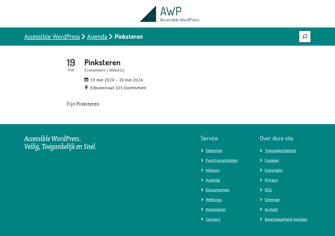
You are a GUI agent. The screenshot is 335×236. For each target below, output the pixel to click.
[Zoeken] (305, 36)
